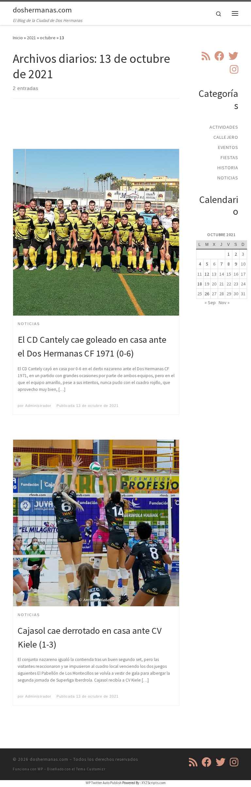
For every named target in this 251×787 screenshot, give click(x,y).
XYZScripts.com (154, 782)
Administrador (38, 406)
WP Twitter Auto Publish (104, 782)
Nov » (224, 302)
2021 (31, 38)
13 (214, 274)
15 (228, 274)
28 (221, 294)
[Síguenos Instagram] (234, 69)
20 (214, 284)
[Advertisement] (132, 129)
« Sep (210, 302)
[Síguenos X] (233, 56)
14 (221, 274)
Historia (227, 168)
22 (228, 284)
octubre (48, 38)
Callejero (225, 137)
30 (236, 294)
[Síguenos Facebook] (219, 56)
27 (214, 294)
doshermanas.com (49, 759)
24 (243, 284)
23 (236, 284)
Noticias (227, 178)
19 (207, 284)
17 (243, 274)
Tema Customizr (91, 769)
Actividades (223, 127)
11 (199, 274)
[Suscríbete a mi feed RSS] (206, 56)
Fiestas (229, 157)
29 (228, 294)
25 (199, 294)
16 (236, 274)
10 (243, 264)
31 (243, 294)
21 (221, 284)
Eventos (228, 147)
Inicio (18, 38)
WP (40, 769)
